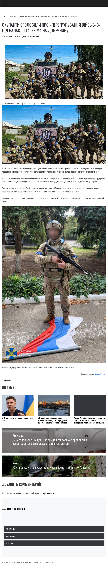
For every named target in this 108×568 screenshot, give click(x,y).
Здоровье (8, 381)
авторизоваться (47, 493)
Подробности (100, 374)
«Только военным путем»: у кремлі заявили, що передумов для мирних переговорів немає (52, 420)
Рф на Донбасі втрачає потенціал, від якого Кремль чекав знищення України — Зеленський (90, 420)
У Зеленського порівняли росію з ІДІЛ (17, 419)
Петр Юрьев (34, 37)
